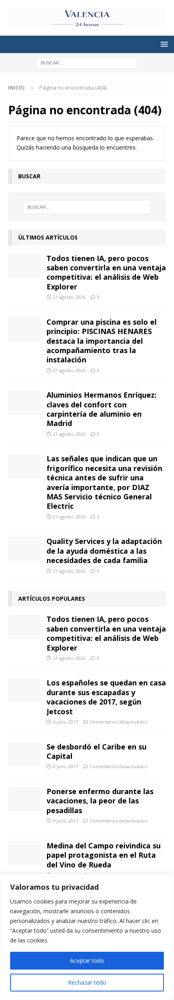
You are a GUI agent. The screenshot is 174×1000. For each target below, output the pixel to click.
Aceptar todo (87, 960)
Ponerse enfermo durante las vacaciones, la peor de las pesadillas (100, 800)
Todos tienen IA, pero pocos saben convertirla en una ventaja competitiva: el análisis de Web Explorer (106, 272)
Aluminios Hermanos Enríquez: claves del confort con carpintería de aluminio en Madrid (102, 409)
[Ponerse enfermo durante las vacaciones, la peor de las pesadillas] (24, 799)
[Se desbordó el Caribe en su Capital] (24, 754)
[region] (87, 937)
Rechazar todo (87, 982)
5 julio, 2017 (65, 722)
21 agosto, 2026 (69, 297)
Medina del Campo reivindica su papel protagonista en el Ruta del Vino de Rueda (104, 855)
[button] (163, 44)
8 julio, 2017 (65, 766)
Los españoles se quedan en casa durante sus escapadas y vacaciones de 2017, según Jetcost (106, 697)
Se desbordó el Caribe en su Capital (96, 751)
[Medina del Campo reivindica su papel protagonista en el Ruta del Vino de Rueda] (24, 853)
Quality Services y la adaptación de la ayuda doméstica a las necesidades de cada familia (104, 550)
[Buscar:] (87, 62)
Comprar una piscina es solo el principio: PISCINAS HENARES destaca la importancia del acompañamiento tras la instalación (102, 341)
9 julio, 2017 (65, 821)
